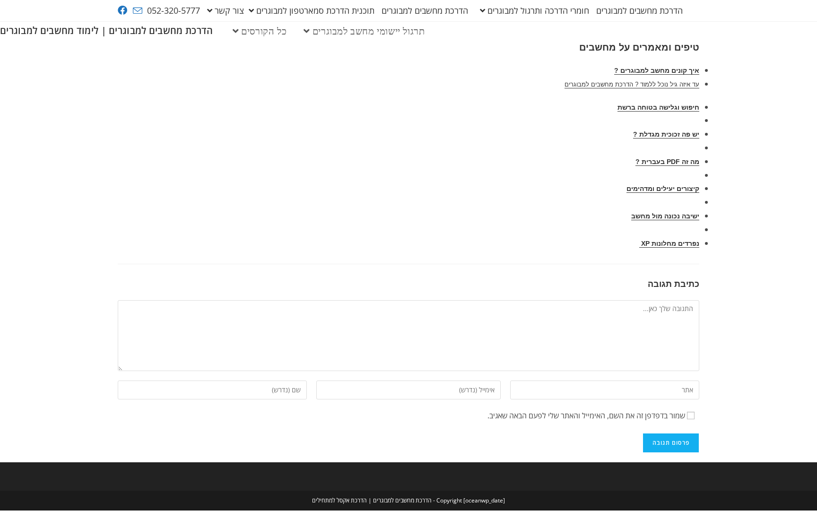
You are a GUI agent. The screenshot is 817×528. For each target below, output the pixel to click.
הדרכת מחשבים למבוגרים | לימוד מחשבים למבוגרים (106, 30)
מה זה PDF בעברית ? (667, 161)
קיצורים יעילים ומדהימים (662, 188)
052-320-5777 (173, 10)
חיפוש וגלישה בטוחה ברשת (658, 107)
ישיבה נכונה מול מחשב (665, 216)
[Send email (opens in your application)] (137, 11)
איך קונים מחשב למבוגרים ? (656, 70)
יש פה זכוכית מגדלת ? (666, 134)
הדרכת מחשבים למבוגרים (639, 10)
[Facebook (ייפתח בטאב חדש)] (124, 10)
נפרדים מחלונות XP (669, 243)
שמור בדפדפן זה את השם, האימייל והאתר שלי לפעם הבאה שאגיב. (586, 415)
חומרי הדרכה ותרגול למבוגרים (538, 10)
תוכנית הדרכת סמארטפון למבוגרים (315, 10)
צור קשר (229, 10)
